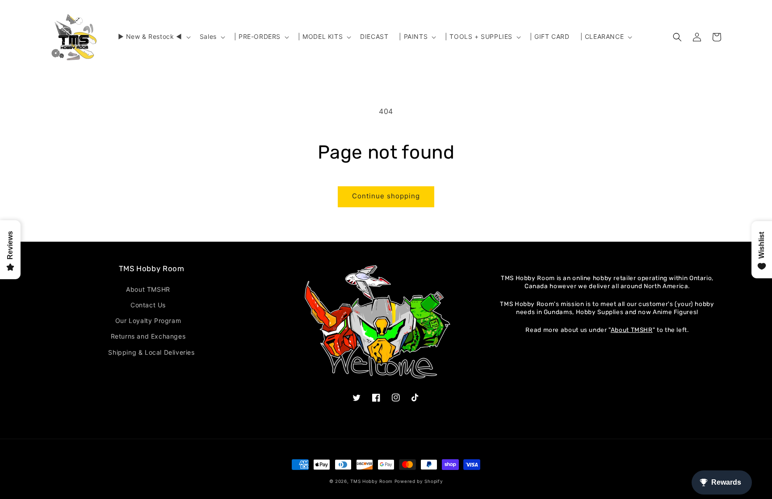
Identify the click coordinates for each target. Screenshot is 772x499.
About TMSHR (148, 289)
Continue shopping (386, 196)
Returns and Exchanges (148, 336)
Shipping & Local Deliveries (151, 352)
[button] (153, 36)
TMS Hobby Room (371, 481)
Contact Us (148, 305)
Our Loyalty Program (148, 320)
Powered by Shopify (418, 481)
